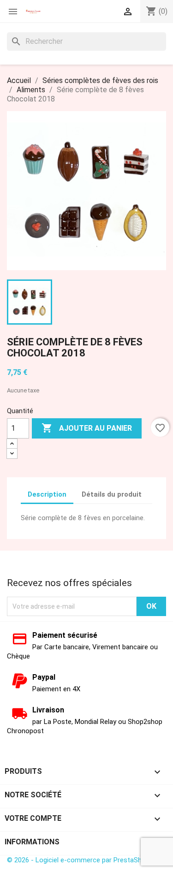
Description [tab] (47, 494)
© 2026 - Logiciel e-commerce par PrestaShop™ (80, 860)
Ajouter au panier (87, 427)
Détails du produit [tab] (112, 494)
